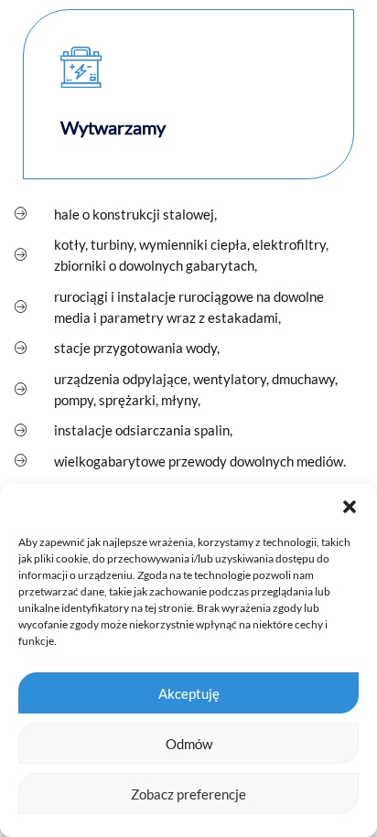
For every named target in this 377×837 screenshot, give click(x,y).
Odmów (189, 743)
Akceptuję (189, 693)
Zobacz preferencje (188, 794)
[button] (349, 507)
